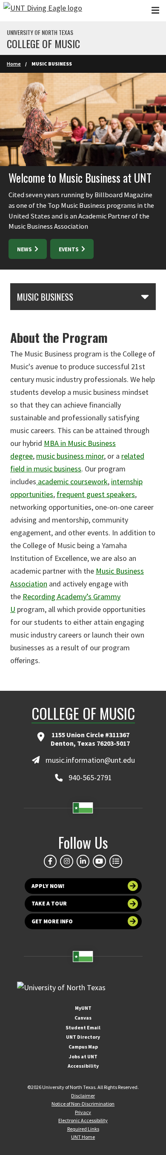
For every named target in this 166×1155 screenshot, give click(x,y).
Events (69, 249)
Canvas (83, 1017)
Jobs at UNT (83, 1056)
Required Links (83, 1129)
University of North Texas (40, 32)
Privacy (83, 1112)
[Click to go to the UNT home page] (42, 10)
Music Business (45, 297)
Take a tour (49, 903)
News (25, 249)
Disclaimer (83, 1095)
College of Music (43, 43)
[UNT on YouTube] (99, 861)
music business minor (70, 456)
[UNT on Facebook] (50, 861)
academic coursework (73, 481)
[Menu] (155, 10)
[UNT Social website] (115, 861)
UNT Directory (83, 1037)
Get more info (52, 921)
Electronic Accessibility (83, 1120)
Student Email (83, 1027)
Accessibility (83, 1066)
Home (14, 63)
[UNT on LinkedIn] (83, 861)
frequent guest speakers (96, 494)
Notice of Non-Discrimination (83, 1103)
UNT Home (83, 1137)
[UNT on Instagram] (66, 861)
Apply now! (48, 886)
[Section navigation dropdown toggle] (145, 296)
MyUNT (83, 1008)
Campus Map (83, 1046)
